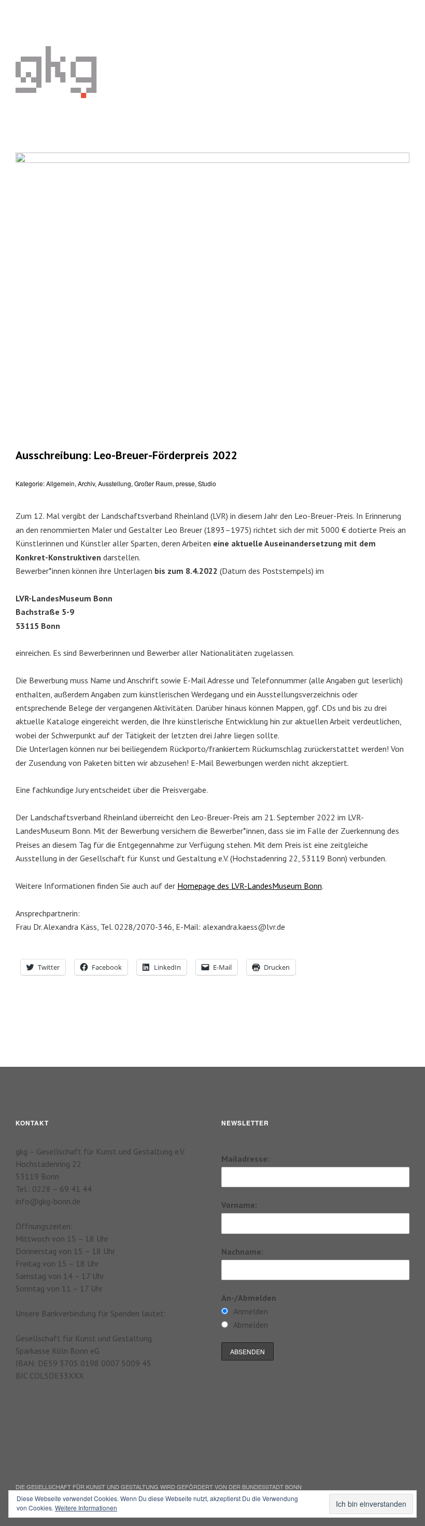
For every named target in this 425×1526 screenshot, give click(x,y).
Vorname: (239, 1205)
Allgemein (60, 483)
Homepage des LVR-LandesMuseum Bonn (249, 886)
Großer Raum (153, 483)
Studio (207, 483)
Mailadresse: (245, 1158)
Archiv (86, 483)
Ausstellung (114, 483)
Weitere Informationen (86, 1507)
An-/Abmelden (248, 1298)
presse (185, 483)
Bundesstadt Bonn (272, 1486)
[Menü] (28, 15)
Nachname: (242, 1251)
